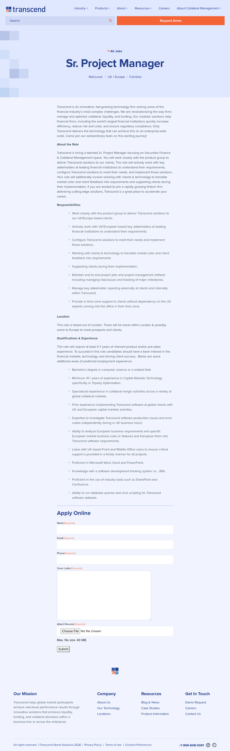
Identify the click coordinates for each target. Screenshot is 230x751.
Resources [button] (142, 8)
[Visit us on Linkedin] (208, 744)
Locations (104, 714)
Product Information (155, 714)
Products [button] (101, 8)
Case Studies (150, 708)
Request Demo (170, 20)
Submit (63, 649)
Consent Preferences (138, 745)
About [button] (121, 8)
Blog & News (150, 702)
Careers (190, 708)
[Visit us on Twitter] (214, 744)
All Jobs (116, 51)
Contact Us (193, 714)
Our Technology (108, 708)
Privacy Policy (93, 745)
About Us (103, 702)
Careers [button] (164, 8)
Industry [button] (80, 8)
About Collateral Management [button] (198, 8)
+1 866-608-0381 (191, 745)
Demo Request (195, 702)
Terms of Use (113, 745)
